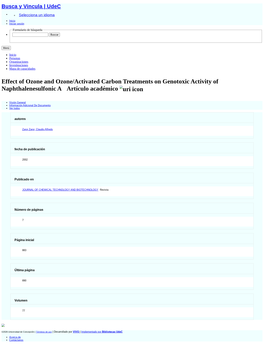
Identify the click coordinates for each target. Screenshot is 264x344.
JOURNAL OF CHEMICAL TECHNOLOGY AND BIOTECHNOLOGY (60, 189)
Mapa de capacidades (22, 68)
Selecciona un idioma (37, 15)
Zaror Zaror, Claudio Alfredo (37, 129)
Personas (14, 58)
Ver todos (14, 108)
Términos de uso (44, 332)
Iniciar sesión (16, 23)
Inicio (12, 20)
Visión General (17, 102)
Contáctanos (16, 340)
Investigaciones (18, 65)
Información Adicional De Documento (30, 105)
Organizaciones (18, 61)
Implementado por (102, 331)
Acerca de (15, 337)
